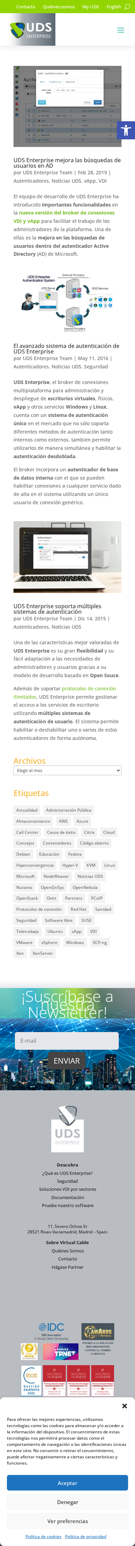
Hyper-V (70, 865)
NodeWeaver (56, 876)
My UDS (90, 7)
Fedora (75, 854)
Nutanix (24, 887)
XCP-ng (100, 942)
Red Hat (79, 909)
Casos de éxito (61, 832)
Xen (20, 953)
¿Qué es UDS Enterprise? (67, 1173)
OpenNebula (85, 887)
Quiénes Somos (68, 1251)
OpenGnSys (52, 887)
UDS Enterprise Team (47, 172)
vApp (90, 180)
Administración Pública (68, 810)
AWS (63, 821)
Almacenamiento (33, 821)
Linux (109, 865)
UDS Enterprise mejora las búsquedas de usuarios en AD (67, 162)
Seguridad (96, 366)
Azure (82, 821)
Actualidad (26, 810)
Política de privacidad (85, 1536)
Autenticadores (31, 180)
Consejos (25, 843)
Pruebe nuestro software (67, 1205)
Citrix (89, 832)
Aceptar (67, 1482)
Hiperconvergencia (35, 865)
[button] (126, 130)
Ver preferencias (67, 1521)
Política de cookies (44, 1536)
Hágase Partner (67, 1267)
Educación (49, 854)
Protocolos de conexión (39, 909)
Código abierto (94, 843)
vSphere (49, 942)
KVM (91, 865)
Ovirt (51, 898)
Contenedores (57, 843)
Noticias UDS (66, 180)
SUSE (86, 920)
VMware (24, 942)
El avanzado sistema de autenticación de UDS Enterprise (66, 348)
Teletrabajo (27, 931)
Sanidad (103, 909)
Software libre (59, 920)
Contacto (25, 7)
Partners (73, 898)
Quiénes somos (59, 7)
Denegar (67, 1502)
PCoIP (96, 898)
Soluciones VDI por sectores (67, 1189)
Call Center (27, 832)
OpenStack (27, 898)
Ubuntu (55, 931)
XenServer (43, 953)
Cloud (109, 832)
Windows (75, 942)
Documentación (67, 1197)
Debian (23, 854)
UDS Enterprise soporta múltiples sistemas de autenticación (57, 608)
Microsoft (25, 876)
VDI (103, 180)
